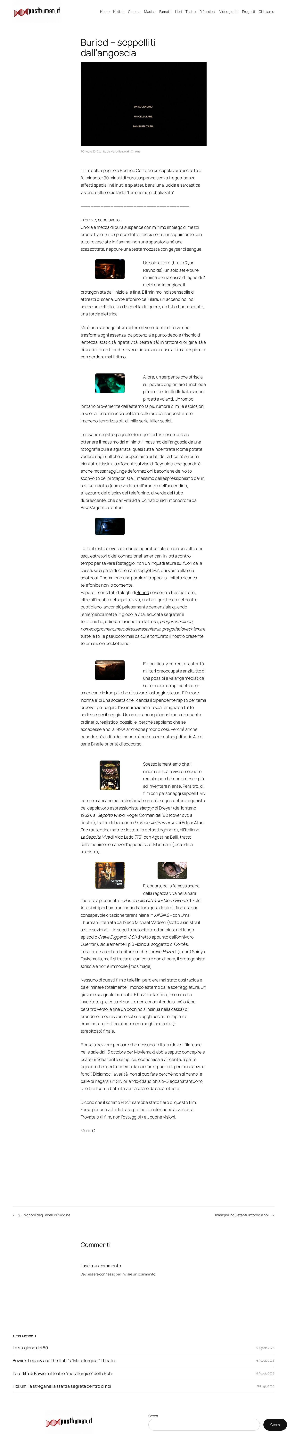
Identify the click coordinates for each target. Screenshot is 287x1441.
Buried (142, 592)
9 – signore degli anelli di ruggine (44, 1215)
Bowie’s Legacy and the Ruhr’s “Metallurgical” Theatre (64, 1360)
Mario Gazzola (119, 151)
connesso (107, 1274)
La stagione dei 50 (30, 1347)
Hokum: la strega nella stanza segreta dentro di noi (62, 1386)
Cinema (135, 151)
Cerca (153, 1415)
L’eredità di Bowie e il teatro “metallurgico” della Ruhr (63, 1373)
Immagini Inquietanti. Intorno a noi (242, 1215)
